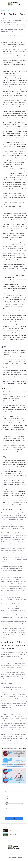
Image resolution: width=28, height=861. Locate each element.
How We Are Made (5, 10)
